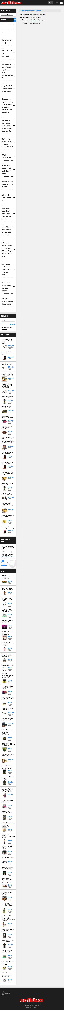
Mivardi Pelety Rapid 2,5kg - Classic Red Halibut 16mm (7, 427)
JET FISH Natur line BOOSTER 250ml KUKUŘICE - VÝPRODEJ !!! (8, 905)
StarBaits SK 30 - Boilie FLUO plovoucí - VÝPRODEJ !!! (7, 802)
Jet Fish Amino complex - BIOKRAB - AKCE (8, 484)
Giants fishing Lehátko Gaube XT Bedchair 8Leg (8, 363)
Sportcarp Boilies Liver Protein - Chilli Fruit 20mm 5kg (8, 353)
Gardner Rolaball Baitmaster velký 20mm (7, 417)
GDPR (3, 995)
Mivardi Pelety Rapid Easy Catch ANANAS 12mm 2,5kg (8, 517)
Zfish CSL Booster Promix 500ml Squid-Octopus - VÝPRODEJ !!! (8, 577)
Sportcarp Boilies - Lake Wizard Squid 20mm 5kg (8, 527)
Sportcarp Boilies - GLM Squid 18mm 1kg (7, 453)
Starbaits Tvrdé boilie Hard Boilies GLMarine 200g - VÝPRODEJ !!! (7, 767)
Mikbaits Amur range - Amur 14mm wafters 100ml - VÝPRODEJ (7, 952)
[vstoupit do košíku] (56, 2)
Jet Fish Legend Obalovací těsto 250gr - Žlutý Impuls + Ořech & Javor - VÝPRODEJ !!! (7, 880)
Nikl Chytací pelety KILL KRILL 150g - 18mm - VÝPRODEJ (7, 847)
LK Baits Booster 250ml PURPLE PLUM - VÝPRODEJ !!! (7, 622)
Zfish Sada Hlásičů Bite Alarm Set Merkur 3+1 (7, 494)
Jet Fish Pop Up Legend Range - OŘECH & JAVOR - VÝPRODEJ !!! (8, 744)
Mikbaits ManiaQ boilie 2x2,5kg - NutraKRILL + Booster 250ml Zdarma (7, 720)
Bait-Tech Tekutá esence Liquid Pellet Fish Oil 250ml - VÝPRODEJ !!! (8, 588)
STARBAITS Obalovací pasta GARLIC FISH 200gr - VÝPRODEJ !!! (8, 633)
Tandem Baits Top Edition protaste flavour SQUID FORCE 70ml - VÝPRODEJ (8, 892)
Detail (9, 348)
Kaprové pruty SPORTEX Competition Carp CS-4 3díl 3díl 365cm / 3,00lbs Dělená (8, 341)
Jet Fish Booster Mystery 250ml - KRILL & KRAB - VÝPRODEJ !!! (8, 931)
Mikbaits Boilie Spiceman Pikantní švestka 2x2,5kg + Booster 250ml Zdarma (8, 374)
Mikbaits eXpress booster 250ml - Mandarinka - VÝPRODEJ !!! (8, 655)
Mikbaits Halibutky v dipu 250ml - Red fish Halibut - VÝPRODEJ (8, 699)
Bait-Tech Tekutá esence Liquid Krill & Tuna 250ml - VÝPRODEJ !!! (8, 644)
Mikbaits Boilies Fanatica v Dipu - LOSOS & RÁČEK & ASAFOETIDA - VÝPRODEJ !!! (8, 824)
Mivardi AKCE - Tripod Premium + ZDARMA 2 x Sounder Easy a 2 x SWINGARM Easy (8, 385)
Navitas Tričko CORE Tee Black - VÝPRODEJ (8, 941)
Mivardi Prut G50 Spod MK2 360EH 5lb (7, 709)
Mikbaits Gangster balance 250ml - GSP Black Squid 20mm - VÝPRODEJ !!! (7, 974)
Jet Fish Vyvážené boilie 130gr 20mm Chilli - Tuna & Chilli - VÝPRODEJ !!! (8, 869)
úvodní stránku (33, 20)
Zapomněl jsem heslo (7, 327)
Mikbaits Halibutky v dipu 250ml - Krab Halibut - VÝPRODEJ (8, 963)
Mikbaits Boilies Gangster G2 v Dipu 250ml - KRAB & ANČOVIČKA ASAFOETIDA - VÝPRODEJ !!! (8, 732)
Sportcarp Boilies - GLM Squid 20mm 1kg (7, 463)
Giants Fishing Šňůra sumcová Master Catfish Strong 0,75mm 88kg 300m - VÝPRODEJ (8, 789)
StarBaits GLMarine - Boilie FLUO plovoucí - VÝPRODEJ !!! (7, 610)
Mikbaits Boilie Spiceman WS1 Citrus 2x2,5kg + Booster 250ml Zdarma (8, 756)
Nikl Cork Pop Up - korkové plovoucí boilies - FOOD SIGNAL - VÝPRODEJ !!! (8, 675)
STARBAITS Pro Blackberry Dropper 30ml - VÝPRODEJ (8, 836)
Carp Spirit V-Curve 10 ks (8, 665)
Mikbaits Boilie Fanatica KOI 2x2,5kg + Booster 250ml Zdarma (7, 473)
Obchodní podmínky (6, 993)
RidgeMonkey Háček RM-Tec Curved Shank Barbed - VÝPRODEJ (8, 599)
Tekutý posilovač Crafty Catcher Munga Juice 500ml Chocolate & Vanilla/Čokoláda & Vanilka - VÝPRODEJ (8, 918)
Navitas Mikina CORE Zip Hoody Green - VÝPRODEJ (8, 778)
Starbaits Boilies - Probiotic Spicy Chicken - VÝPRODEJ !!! (8, 813)
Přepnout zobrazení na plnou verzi (32, 1004)
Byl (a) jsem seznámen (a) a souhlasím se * (8, 557)
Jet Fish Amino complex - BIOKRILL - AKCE (8, 397)
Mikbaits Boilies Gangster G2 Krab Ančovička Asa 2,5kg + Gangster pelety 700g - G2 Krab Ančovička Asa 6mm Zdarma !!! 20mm (8, 440)
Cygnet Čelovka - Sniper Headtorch (8, 858)
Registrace (4, 329)
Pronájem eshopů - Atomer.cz (31, 1007)
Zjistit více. (4, 565)
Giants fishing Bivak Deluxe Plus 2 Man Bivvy (8, 407)
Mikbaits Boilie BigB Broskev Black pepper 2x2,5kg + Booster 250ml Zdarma (8, 505)
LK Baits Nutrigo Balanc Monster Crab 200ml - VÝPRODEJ (7, 687)
